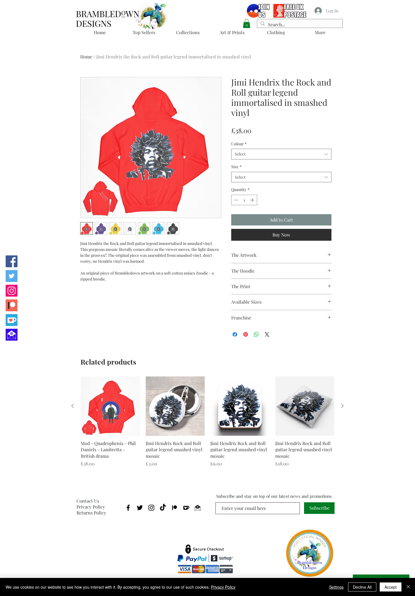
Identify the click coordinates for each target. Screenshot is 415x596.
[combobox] (281, 154)
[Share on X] (267, 334)
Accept (391, 587)
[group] (207, 421)
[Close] (408, 586)
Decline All (362, 587)
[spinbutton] (244, 200)
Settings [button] (336, 587)
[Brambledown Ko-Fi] (12, 320)
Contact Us (88, 501)
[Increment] (252, 200)
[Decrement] (235, 200)
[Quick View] (110, 406)
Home (86, 57)
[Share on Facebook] (234, 334)
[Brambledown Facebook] (12, 261)
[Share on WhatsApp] (256, 334)
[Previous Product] (72, 405)
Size (236, 166)
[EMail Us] (12, 335)
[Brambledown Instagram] (12, 291)
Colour (239, 143)
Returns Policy (91, 513)
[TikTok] (163, 508)
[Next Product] (342, 405)
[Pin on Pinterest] (245, 334)
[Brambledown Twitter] (12, 276)
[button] (246, 23)
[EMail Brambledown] (198, 508)
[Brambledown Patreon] (12, 305)
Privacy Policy (91, 507)
